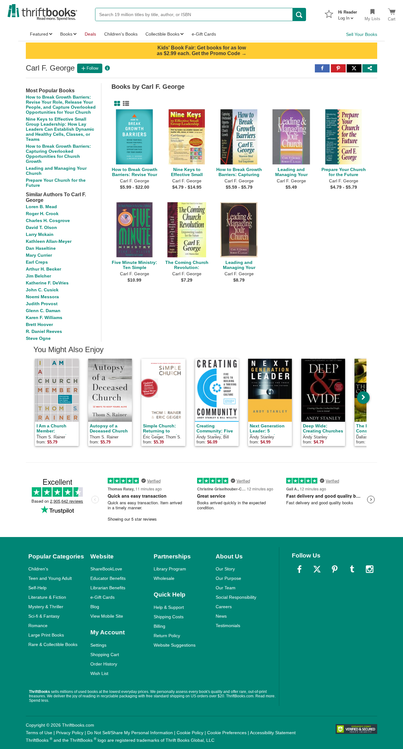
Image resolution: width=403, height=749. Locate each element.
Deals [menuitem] (90, 34)
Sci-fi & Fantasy (44, 616)
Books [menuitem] (66, 34)
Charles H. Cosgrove (48, 220)
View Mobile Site (106, 616)
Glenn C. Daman (43, 310)
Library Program (170, 568)
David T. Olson (41, 227)
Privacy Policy (69, 732)
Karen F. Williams (44, 317)
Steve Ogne (38, 338)
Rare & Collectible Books (52, 644)
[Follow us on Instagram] (369, 569)
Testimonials (228, 625)
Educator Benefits (108, 578)
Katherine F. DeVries (47, 282)
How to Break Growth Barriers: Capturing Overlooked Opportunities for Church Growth (58, 154)
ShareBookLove (106, 568)
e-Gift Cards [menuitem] (204, 34)
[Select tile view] (124, 103)
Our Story (225, 568)
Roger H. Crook (42, 213)
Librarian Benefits (107, 587)
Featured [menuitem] (39, 34)
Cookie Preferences (227, 732)
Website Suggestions (175, 645)
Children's (38, 568)
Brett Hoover (39, 324)
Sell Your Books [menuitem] (361, 34)
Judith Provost (42, 303)
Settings (98, 645)
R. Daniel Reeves (44, 331)
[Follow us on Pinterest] (334, 569)
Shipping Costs (169, 616)
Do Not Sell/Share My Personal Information (130, 732)
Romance (38, 625)
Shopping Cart (104, 654)
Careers (224, 606)
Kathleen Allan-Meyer (48, 241)
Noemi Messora (42, 296)
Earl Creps (37, 262)
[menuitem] (347, 13)
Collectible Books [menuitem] (162, 34)
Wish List (99, 673)
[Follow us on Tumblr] (352, 569)
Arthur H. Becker (43, 269)
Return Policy (167, 635)
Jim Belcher (38, 275)
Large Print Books (46, 635)
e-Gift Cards (102, 597)
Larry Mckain (40, 234)
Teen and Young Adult (50, 578)
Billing (159, 626)
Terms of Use (39, 732)
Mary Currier (39, 255)
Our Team (226, 587)
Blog (94, 606)
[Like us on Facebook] (299, 569)
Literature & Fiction (47, 597)
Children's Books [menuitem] (121, 34)
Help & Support (169, 607)
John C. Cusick (42, 289)
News (221, 616)
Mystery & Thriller (45, 606)
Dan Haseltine (41, 248)
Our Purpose (228, 578)
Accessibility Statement (273, 732)
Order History (103, 663)
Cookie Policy (190, 732)
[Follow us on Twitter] (317, 569)
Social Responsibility (236, 597)
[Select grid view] (115, 103)
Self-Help (37, 587)
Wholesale (164, 578)
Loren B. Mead (41, 206)
